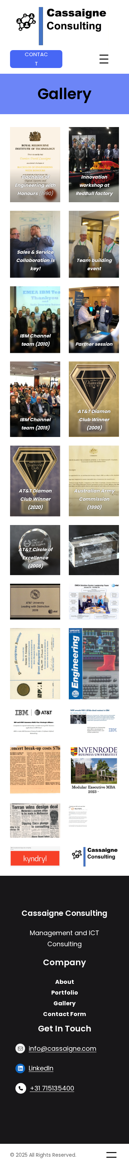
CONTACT (36, 58)
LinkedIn (41, 1068)
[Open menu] (103, 59)
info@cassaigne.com (62, 1048)
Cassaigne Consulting (65, 913)
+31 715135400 (52, 1088)
